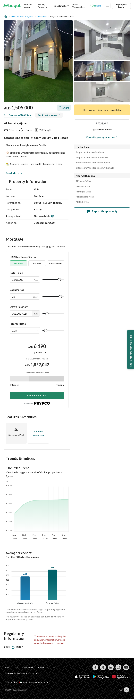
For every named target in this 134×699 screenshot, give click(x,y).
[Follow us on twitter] (103, 667)
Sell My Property (42, 5)
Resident (18, 263)
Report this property (104, 211)
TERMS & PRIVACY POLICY (21, 673)
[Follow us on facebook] (95, 667)
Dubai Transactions (78, 5)
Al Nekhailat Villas (85, 196)
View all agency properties (100, 137)
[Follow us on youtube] (126, 667)
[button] (130, 349)
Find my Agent (28, 5)
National (37, 263)
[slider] (59, 279)
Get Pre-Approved (37, 395)
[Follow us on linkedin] (111, 667)
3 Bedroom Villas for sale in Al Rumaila (95, 168)
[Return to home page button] (12, 5)
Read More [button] (12, 173)
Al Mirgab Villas (83, 191)
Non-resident (56, 263)
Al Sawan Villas (83, 181)
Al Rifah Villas (82, 202)
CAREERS (28, 667)
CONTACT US (46, 667)
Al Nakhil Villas (83, 186)
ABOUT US (11, 667)
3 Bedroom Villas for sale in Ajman (93, 162)
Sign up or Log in (121, 5)
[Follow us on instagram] (118, 667)
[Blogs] (95, 6)
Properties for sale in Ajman (90, 152)
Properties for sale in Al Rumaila (92, 157)
